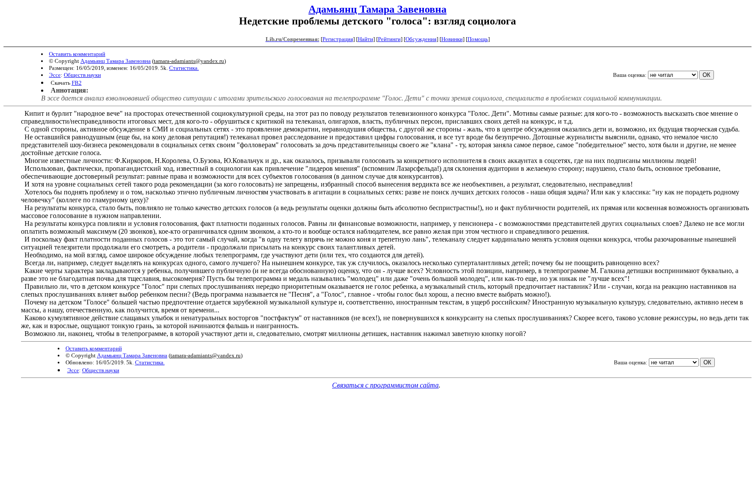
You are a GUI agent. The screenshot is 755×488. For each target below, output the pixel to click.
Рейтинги (389, 39)
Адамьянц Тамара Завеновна (377, 9)
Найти (365, 39)
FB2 (77, 83)
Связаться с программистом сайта (385, 385)
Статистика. (184, 68)
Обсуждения (420, 39)
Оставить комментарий (77, 54)
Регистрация (337, 39)
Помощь (478, 39)
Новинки (452, 39)
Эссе (55, 75)
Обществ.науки (82, 75)
